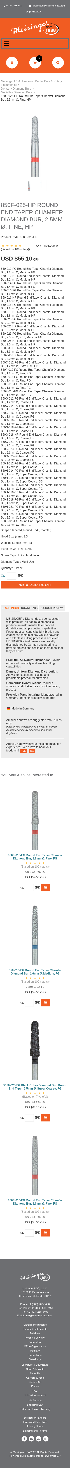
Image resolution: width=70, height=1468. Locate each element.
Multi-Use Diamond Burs (16, 92)
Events (35, 1386)
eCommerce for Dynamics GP (43, 1455)
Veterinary (35, 1359)
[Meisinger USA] (35, 27)
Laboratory (35, 1342)
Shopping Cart (35, 1404)
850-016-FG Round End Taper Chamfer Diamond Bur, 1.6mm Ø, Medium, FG (35, 972)
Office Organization (35, 1346)
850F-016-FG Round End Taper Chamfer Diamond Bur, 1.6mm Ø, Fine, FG (35, 1202)
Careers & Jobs (35, 1377)
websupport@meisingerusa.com (49, 6)
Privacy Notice (35, 1426)
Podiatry (35, 1350)
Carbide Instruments (35, 1324)
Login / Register (33, 11)
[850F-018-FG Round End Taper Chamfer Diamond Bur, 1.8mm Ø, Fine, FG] (35, 817)
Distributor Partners (35, 1417)
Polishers (35, 1333)
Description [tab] (10, 608)
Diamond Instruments (35, 1329)
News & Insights (35, 1369)
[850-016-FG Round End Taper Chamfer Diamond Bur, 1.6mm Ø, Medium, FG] (35, 932)
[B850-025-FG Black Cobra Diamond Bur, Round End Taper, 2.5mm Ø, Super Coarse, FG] (35, 1047)
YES (23, 750)
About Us (35, 1373)
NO (32, 750)
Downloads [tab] (29, 608)
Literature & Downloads (35, 1364)
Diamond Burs (22, 88)
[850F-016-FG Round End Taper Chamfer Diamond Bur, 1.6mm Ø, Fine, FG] (35, 1162)
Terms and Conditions (35, 1422)
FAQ (35, 1390)
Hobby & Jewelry (35, 1337)
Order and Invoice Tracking (35, 1409)
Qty (3, 575)
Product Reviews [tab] (52, 608)
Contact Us (35, 1382)
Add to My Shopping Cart (35, 585)
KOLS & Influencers (35, 1395)
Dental (5, 88)
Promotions (35, 1355)
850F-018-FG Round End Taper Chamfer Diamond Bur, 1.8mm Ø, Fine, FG (35, 857)
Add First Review (47, 246)
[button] (35, 63)
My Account (35, 1400)
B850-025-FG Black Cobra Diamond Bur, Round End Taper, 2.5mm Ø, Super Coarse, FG (35, 1087)
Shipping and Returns (35, 1430)
